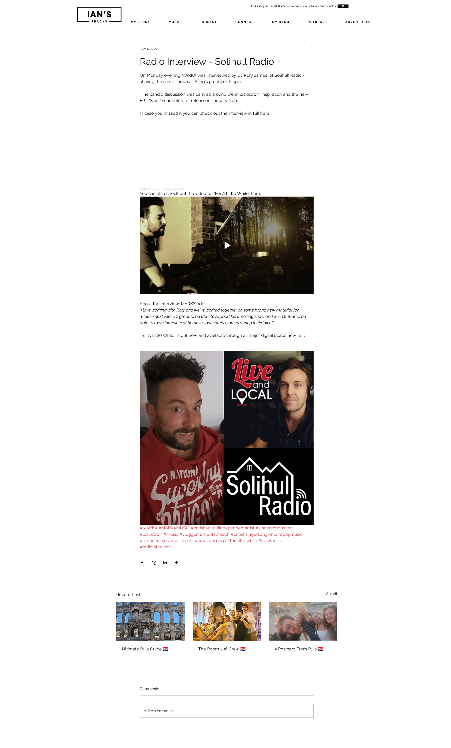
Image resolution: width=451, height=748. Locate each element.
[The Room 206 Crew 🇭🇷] (227, 621)
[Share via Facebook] (142, 562)
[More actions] (311, 48)
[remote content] (227, 153)
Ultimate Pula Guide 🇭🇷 (145, 648)
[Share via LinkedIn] (165, 562)
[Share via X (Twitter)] (153, 562)
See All (331, 594)
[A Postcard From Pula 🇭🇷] (303, 621)
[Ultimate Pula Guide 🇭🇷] (150, 621)
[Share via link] (176, 562)
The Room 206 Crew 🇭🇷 (221, 648)
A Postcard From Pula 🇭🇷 (298, 648)
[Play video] (227, 245)
